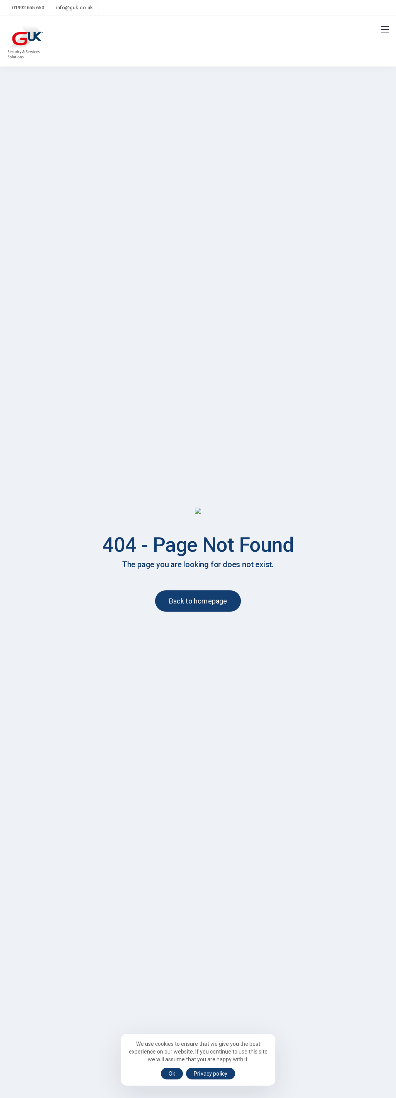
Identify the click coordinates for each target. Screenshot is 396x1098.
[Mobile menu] (385, 29)
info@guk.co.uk (74, 7)
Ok (172, 1074)
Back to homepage (198, 601)
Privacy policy (210, 1074)
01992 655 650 (28, 7)
